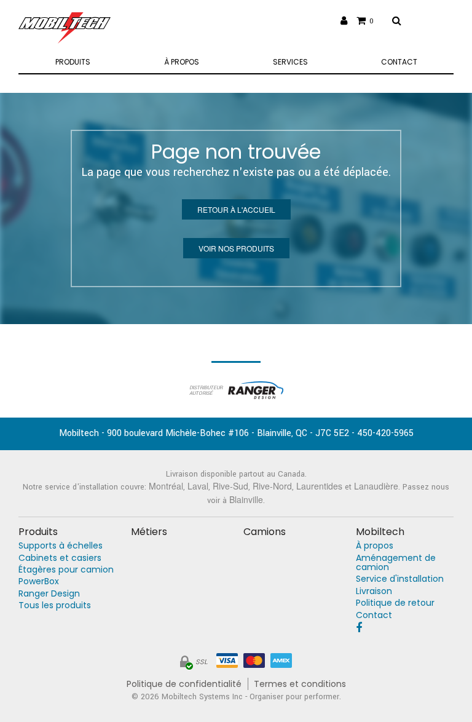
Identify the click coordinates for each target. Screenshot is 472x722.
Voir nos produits (236, 248)
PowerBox (38, 581)
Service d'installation (400, 579)
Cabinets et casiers (59, 558)
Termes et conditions (300, 684)
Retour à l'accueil (236, 209)
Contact (374, 615)
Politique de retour (395, 603)
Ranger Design (49, 594)
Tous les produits (54, 605)
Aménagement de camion (396, 562)
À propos (374, 546)
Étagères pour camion (66, 570)
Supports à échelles (60, 546)
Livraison (374, 591)
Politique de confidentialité (184, 684)
